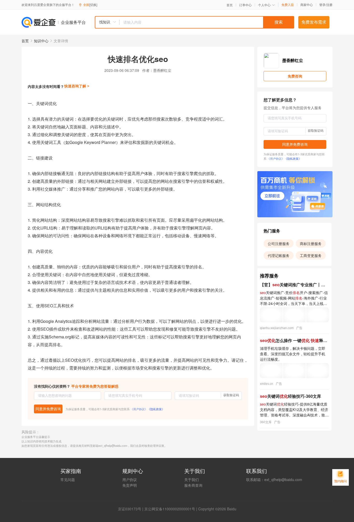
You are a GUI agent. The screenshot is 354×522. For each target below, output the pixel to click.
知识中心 (41, 41)
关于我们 (191, 479)
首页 (229, 4)
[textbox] (206, 22)
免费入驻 (287, 4)
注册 (329, 4)
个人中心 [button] (264, 5)
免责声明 (129, 485)
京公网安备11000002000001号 (169, 508)
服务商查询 (193, 485)
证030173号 (131, 508)
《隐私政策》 (156, 409)
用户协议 (129, 479)
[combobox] (194, 22)
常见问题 (67, 479)
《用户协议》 (138, 409)
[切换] (93, 4)
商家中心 (306, 4)
